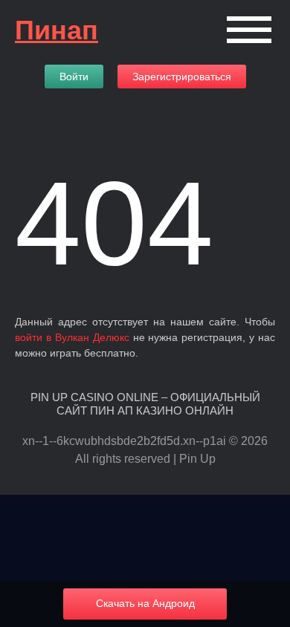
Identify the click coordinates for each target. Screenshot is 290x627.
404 (114, 223)
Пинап (56, 30)
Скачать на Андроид (145, 603)
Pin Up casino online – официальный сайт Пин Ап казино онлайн (145, 404)
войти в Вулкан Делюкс (72, 337)
